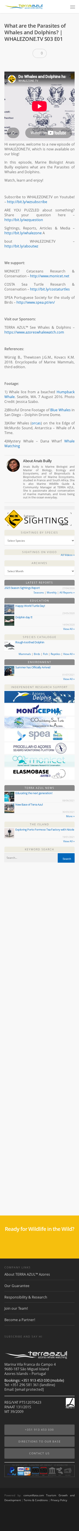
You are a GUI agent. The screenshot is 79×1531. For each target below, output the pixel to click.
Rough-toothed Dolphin (29, 642)
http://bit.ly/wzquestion (23, 219)
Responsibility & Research (25, 1297)
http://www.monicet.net (49, 276)
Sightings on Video (39, 552)
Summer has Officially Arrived (32, 667)
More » (70, 816)
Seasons (39, 592)
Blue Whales (60, 410)
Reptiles (55, 654)
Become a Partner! (19, 1319)
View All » (69, 629)
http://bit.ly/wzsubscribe (27, 201)
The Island (39, 824)
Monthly (52, 592)
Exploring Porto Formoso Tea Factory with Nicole (44, 829)
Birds (37, 654)
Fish (45, 654)
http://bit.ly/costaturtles (50, 289)
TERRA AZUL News (39, 788)
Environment (39, 662)
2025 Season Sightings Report (22, 588)
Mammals (25, 654)
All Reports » (67, 592)
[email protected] (29, 1389)
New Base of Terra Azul (29, 804)
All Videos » (68, 555)
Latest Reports (39, 582)
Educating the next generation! (33, 793)
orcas (36, 423)
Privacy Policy (59, 1500)
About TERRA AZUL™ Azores (27, 1274)
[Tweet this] (17, 64)
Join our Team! (16, 1308)
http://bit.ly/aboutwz (21, 246)
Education (39, 600)
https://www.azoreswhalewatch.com (34, 332)
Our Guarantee (16, 1285)
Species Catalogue (39, 637)
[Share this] (9, 64)
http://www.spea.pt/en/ (35, 302)
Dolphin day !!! (23, 617)
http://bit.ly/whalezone (23, 233)
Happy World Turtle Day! (30, 606)
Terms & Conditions (36, 1500)
